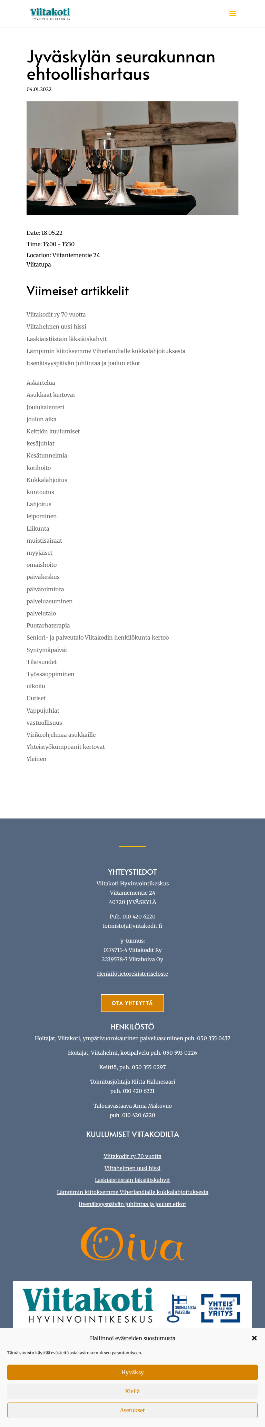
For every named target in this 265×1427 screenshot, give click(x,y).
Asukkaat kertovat (51, 394)
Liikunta (38, 528)
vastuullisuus (44, 722)
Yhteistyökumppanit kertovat (66, 746)
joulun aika (42, 419)
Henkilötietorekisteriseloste (132, 974)
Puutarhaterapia (48, 625)
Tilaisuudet (42, 662)
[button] (254, 1338)
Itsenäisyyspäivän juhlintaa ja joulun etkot (83, 363)
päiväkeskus (43, 576)
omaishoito (42, 564)
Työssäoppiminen (51, 674)
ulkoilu (36, 686)
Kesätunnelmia (47, 455)
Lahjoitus (39, 504)
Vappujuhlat (43, 710)
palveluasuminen (50, 601)
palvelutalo (41, 613)
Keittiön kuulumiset (53, 431)
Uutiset (36, 698)
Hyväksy (132, 1372)
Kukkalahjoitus (47, 479)
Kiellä (132, 1391)
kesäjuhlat (41, 443)
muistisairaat (44, 540)
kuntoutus (40, 492)
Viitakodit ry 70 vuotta (56, 314)
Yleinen (37, 758)
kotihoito (39, 467)
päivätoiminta (45, 589)
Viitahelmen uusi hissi (56, 326)
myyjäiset (39, 552)
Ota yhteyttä (132, 1003)
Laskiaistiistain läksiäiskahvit (67, 338)
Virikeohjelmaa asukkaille (61, 734)
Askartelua (41, 382)
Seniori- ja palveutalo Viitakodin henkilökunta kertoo (98, 637)
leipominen (42, 516)
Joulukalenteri (45, 407)
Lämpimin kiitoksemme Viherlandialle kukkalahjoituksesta (106, 351)
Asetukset (132, 1410)
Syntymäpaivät (47, 649)
